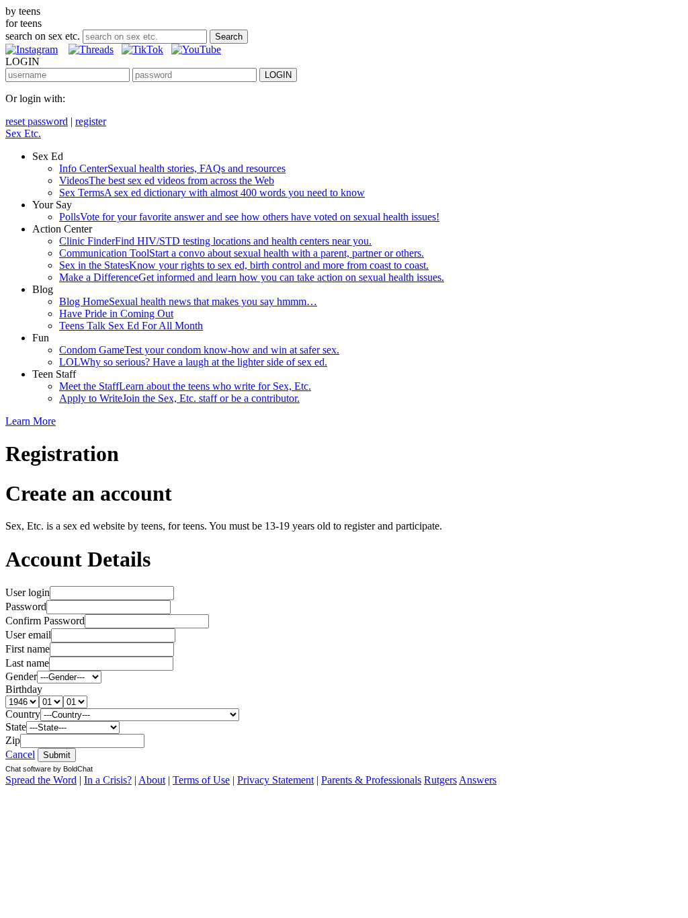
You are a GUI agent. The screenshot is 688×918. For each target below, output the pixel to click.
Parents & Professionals (371, 780)
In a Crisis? (108, 780)
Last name (27, 663)
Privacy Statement (275, 780)
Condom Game (199, 350)
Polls (249, 216)
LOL (193, 362)
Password (25, 606)
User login (27, 592)
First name (27, 649)
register (90, 121)
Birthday (23, 689)
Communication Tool (241, 253)
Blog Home (188, 301)
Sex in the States (244, 265)
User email (28, 634)
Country (22, 714)
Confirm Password (45, 620)
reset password (36, 121)
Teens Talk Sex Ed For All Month (131, 325)
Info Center (172, 168)
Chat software (28, 769)
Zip (12, 740)
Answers (478, 780)
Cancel (20, 754)
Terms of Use (201, 780)
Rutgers (440, 780)
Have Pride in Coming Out (116, 313)
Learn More (30, 421)
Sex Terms (212, 192)
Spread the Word (41, 780)
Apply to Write (179, 398)
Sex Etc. (23, 133)
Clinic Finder (215, 241)
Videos (166, 180)
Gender (21, 676)
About (151, 780)
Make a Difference (251, 277)
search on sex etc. (42, 36)
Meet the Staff (185, 386)
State (15, 727)
